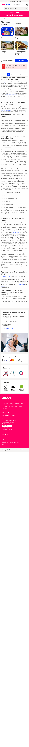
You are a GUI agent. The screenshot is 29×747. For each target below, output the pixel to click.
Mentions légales (6, 428)
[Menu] (2, 8)
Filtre (22, 60)
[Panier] (27, 5)
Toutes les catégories (7, 60)
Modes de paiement (7, 441)
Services (5, 434)
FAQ (3, 437)
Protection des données (8, 422)
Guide (3, 444)
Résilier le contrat (6, 425)
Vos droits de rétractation (8, 424)
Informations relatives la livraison (10, 442)
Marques (4, 439)
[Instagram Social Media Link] (5, 412)
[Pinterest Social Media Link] (8, 412)
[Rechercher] (26, 8)
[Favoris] (24, 5)
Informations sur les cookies (9, 420)
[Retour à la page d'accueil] (5, 5)
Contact (4, 419)
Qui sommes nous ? (8, 416)
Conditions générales (7, 429)
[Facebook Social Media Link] (3, 412)
